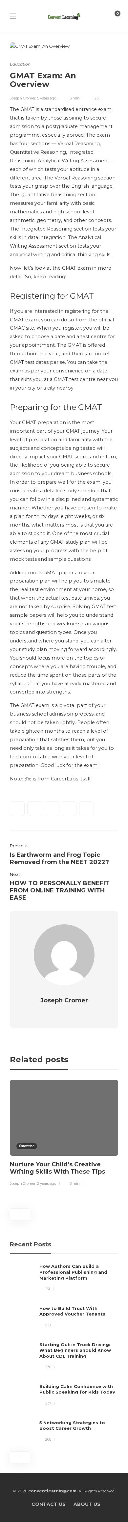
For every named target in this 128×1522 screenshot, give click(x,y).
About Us (87, 1504)
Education (20, 64)
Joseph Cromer (22, 98)
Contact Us (49, 1504)
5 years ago (46, 98)
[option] (64, 1134)
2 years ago (46, 1183)
